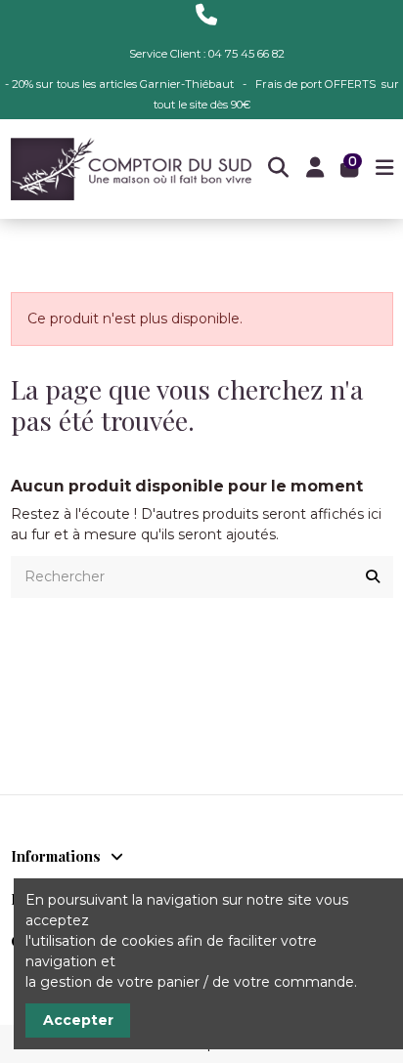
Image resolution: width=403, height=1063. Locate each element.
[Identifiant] (315, 169)
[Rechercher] (372, 577)
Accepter (78, 1020)
